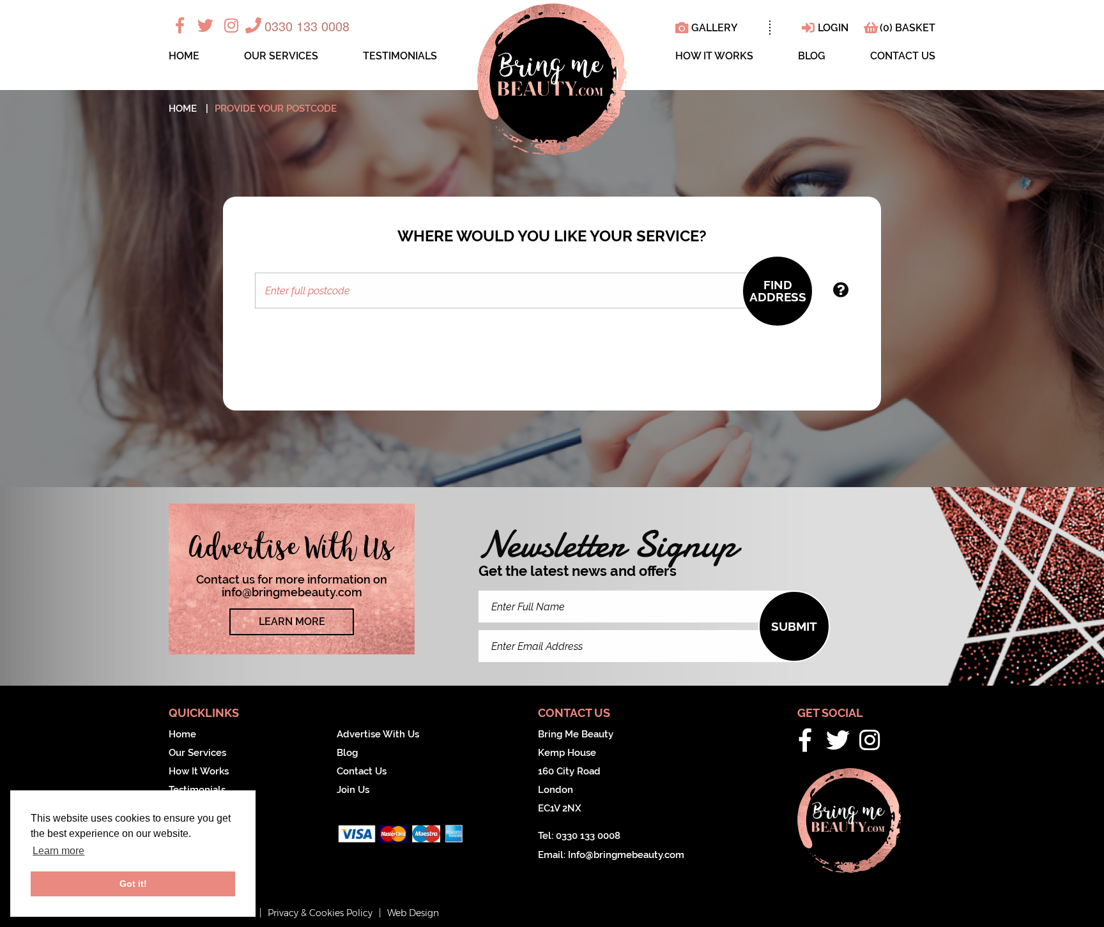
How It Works (199, 771)
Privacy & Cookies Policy (320, 913)
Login (833, 28)
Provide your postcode (276, 108)
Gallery (714, 28)
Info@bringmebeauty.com (626, 855)
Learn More (292, 621)
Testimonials (400, 56)
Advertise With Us (378, 734)
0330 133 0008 (306, 26)
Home (184, 56)
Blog (811, 56)
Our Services (281, 56)
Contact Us (902, 56)
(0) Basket (907, 28)
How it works (714, 56)
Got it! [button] (133, 883)
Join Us (353, 789)
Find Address (777, 291)
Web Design (413, 913)
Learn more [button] (58, 850)
